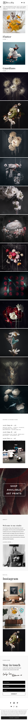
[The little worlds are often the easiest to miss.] (14, 617)
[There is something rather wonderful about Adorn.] (14, 640)
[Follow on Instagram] (14, 702)
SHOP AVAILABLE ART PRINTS (14, 490)
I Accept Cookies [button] (14, 717)
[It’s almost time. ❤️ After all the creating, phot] (14, 594)
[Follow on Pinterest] (17, 703)
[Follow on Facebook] (10, 703)
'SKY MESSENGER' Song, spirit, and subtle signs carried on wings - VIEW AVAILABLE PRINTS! (14, 8)
